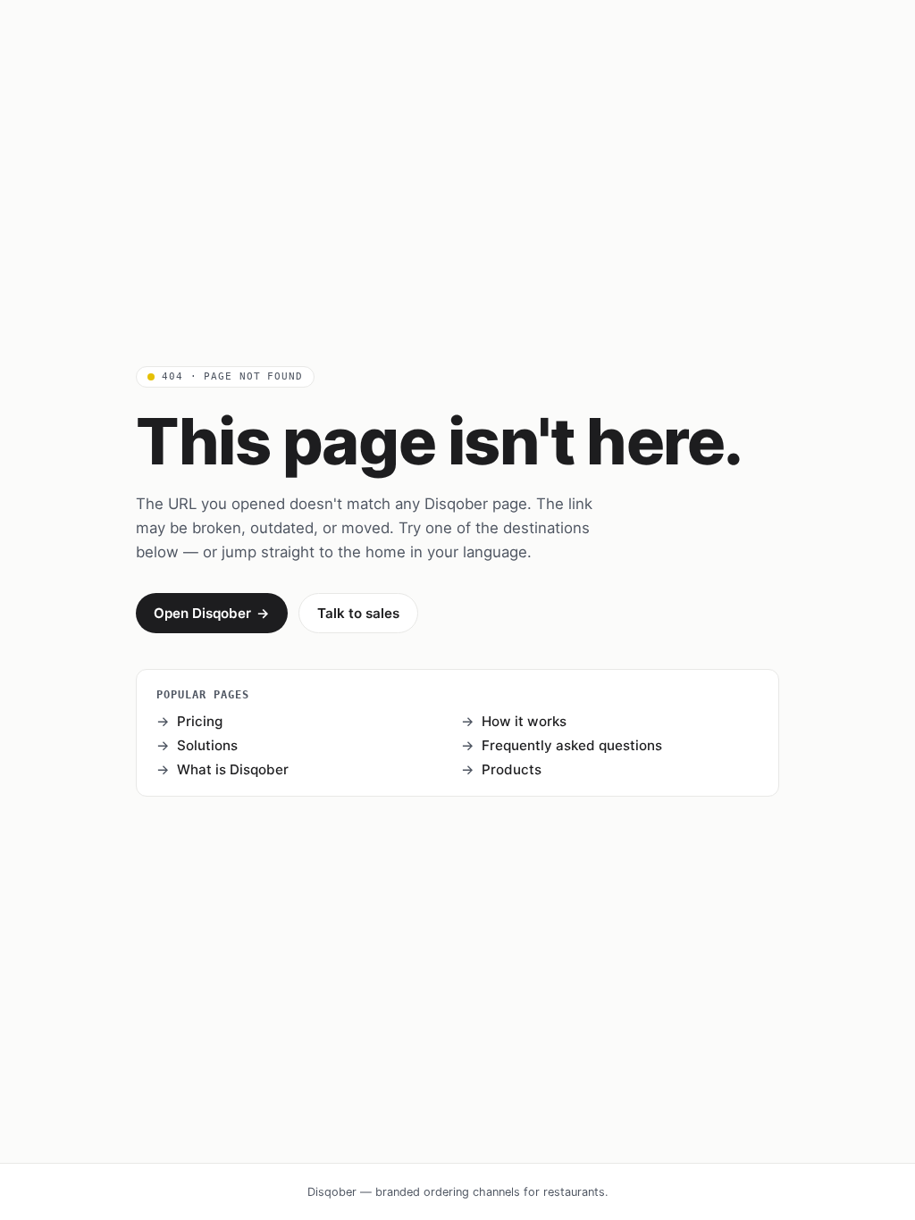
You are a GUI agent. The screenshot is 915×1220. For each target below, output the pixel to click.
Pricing (199, 721)
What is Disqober (233, 769)
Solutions (207, 745)
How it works (524, 721)
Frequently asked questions (572, 745)
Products (511, 769)
